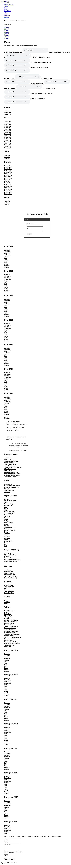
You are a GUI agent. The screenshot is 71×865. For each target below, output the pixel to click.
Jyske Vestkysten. (9, 586)
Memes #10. (7, 135)
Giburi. (6, 528)
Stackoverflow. (8, 558)
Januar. (6, 267)
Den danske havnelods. (11, 620)
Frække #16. (8, 189)
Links (5, 14)
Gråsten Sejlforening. (10, 621)
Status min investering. (10, 576)
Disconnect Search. (9, 530)
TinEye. (6, 521)
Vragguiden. (7, 646)
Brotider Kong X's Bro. (11, 642)
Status (5, 12)
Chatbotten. (7, 459)
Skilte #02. (7, 203)
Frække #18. (8, 192)
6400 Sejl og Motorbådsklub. (12, 637)
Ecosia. (6, 518)
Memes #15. (7, 143)
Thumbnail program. (10, 561)
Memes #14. (7, 141)
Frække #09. (8, 178)
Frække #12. (8, 183)
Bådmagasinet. (8, 617)
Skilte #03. (7, 204)
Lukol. (6, 535)
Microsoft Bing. (8, 504)
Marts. (6, 264)
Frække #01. (8, 166)
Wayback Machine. (9, 527)
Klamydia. (7, 488)
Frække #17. (8, 190)
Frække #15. (8, 187)
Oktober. (6, 253)
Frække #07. (8, 175)
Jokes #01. (7, 155)
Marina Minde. (8, 625)
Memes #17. (7, 146)
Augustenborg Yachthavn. (11, 634)
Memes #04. (7, 126)
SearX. (6, 524)
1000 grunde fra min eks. (11, 487)
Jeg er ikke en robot (14, 852)
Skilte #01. (7, 201)
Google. (6, 499)
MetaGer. (7, 536)
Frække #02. (8, 167)
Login (5, 9)
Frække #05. (8, 172)
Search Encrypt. (9, 522)
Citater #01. (7, 111)
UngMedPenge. (8, 571)
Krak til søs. (7, 614)
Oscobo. (6, 539)
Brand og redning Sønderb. (12, 473)
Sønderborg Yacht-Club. (11, 631)
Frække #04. (8, 170)
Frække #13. (8, 184)
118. (5, 544)
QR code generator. (10, 469)
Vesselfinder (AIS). (9, 645)
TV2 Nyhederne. (9, 591)
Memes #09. (7, 134)
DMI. (5, 600)
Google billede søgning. (11, 500)
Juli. (5, 258)
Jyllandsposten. (8, 590)
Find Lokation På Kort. (11, 472)
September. (7, 254)
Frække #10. (8, 180)
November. (7, 251)
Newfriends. (7, 458)
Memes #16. (7, 145)
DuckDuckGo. (8, 505)
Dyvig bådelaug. (9, 635)
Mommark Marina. (10, 639)
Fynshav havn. (8, 640)
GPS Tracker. (8, 470)
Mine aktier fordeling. (10, 578)
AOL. (6, 510)
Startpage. (7, 516)
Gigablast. (7, 538)
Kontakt (6, 17)
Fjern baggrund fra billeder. (12, 559)
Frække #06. (8, 173)
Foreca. (6, 603)
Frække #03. (8, 169)
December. (7, 250)
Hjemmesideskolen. (9, 555)
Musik (6, 6)
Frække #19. (8, 194)
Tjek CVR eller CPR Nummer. (13, 467)
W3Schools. (7, 553)
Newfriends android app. (11, 461)
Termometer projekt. (10, 476)
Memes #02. (7, 123)
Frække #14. (8, 186)
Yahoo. (6, 502)
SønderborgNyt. (9, 593)
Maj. (5, 261)
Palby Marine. (8, 615)
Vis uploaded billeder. (10, 464)
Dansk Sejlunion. (9, 611)
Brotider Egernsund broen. (12, 643)
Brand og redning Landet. (12, 475)
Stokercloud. (8, 484)
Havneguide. (8, 618)
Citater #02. (7, 112)
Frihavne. (7, 612)
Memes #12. (7, 138)
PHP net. (6, 556)
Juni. (5, 259)
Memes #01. (7, 121)
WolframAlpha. (8, 513)
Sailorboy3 (4, 1)
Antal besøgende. (9, 490)
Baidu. (6, 508)
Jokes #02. (7, 157)
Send (6, 855)
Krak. (6, 543)
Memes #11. (7, 137)
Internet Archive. (9, 511)
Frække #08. (8, 176)
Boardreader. (8, 514)
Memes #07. (7, 131)
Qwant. (6, 519)
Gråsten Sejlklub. (9, 623)
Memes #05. (7, 127)
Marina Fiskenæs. (9, 629)
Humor (6, 7)
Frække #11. (8, 181)
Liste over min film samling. (12, 485)
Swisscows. (7, 533)
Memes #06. (7, 129)
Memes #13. (7, 140)
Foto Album (7, 11)
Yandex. (6, 525)
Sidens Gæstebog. (9, 466)
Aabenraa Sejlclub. (9, 632)
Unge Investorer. (9, 573)
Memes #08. (7, 132)
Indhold (8, 4)
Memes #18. (7, 148)
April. (6, 262)
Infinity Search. (8, 541)
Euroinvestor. (8, 570)
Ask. (5, 507)
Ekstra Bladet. (8, 585)
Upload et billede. (9, 462)
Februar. (6, 265)
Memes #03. (7, 124)
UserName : (30, 224)
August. (6, 256)
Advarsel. (7, 492)
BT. (5, 588)
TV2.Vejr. (7, 602)
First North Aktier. (9, 574)
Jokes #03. (7, 158)
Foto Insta (7, 15)
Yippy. (6, 532)
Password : (30, 229)
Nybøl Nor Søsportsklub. (11, 626)
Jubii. (5, 546)
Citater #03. (7, 114)
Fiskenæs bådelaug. (10, 628)
